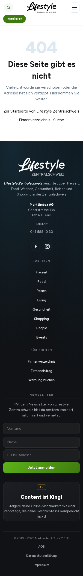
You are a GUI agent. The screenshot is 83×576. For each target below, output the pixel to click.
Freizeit (41, 272)
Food (41, 282)
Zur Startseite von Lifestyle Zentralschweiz (41, 111)
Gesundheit (41, 309)
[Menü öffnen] (75, 8)
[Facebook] (35, 246)
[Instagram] (47, 246)
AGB (41, 546)
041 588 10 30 (41, 232)
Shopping (41, 319)
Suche (58, 120)
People (41, 328)
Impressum (41, 565)
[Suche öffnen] (8, 7)
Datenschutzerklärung (41, 555)
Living (41, 300)
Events (41, 337)
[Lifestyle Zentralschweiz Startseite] (41, 7)
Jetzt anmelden (41, 468)
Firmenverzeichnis (34, 120)
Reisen (41, 291)
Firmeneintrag (41, 371)
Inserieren (14, 18)
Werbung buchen (41, 380)
